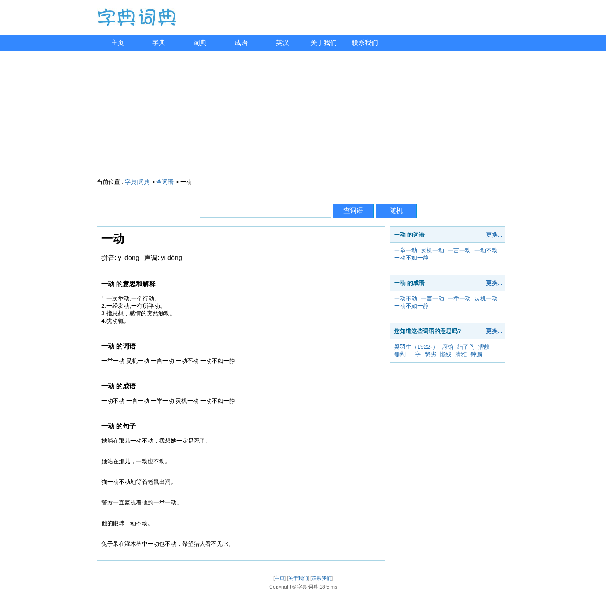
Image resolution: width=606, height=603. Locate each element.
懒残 (445, 354)
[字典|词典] (136, 24)
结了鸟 (465, 346)
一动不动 (486, 250)
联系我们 (365, 42)
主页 (117, 42)
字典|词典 (137, 181)
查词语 (165, 181)
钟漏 (476, 354)
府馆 (447, 346)
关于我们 (323, 42)
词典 (200, 42)
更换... (494, 234)
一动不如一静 (411, 257)
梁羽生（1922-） (416, 346)
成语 (241, 42)
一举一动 (405, 250)
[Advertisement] (303, 113)
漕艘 (484, 346)
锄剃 (400, 354)
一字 (415, 354)
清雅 (461, 354)
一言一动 (459, 250)
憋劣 (430, 354)
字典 (158, 42)
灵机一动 (432, 250)
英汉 (282, 42)
